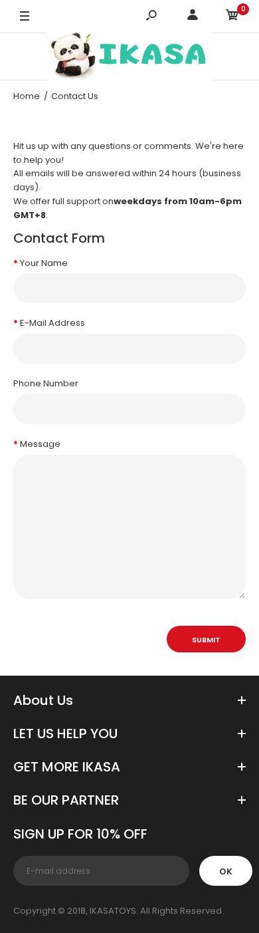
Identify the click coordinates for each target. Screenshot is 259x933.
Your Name (44, 263)
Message (40, 444)
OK (225, 871)
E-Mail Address (52, 323)
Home (26, 96)
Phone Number (45, 383)
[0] (232, 17)
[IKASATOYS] (129, 56)
